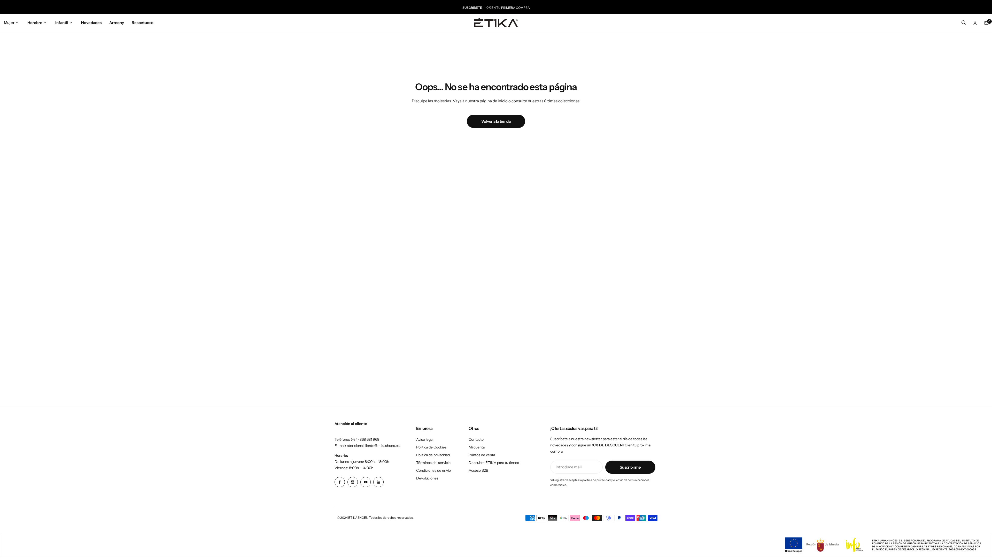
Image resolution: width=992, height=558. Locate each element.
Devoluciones (427, 478)
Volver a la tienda (496, 121)
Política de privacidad (433, 455)
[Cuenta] (975, 22)
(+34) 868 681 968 (365, 439)
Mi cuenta (477, 447)
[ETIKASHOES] (496, 22)
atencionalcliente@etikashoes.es (373, 445)
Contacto (476, 439)
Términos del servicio (433, 462)
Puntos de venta (482, 455)
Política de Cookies (431, 447)
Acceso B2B (478, 470)
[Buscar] (963, 22)
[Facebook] (340, 482)
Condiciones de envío (433, 470)
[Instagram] (352, 482)
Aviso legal (424, 439)
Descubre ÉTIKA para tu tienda (494, 462)
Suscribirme (630, 467)
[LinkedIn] (378, 482)
